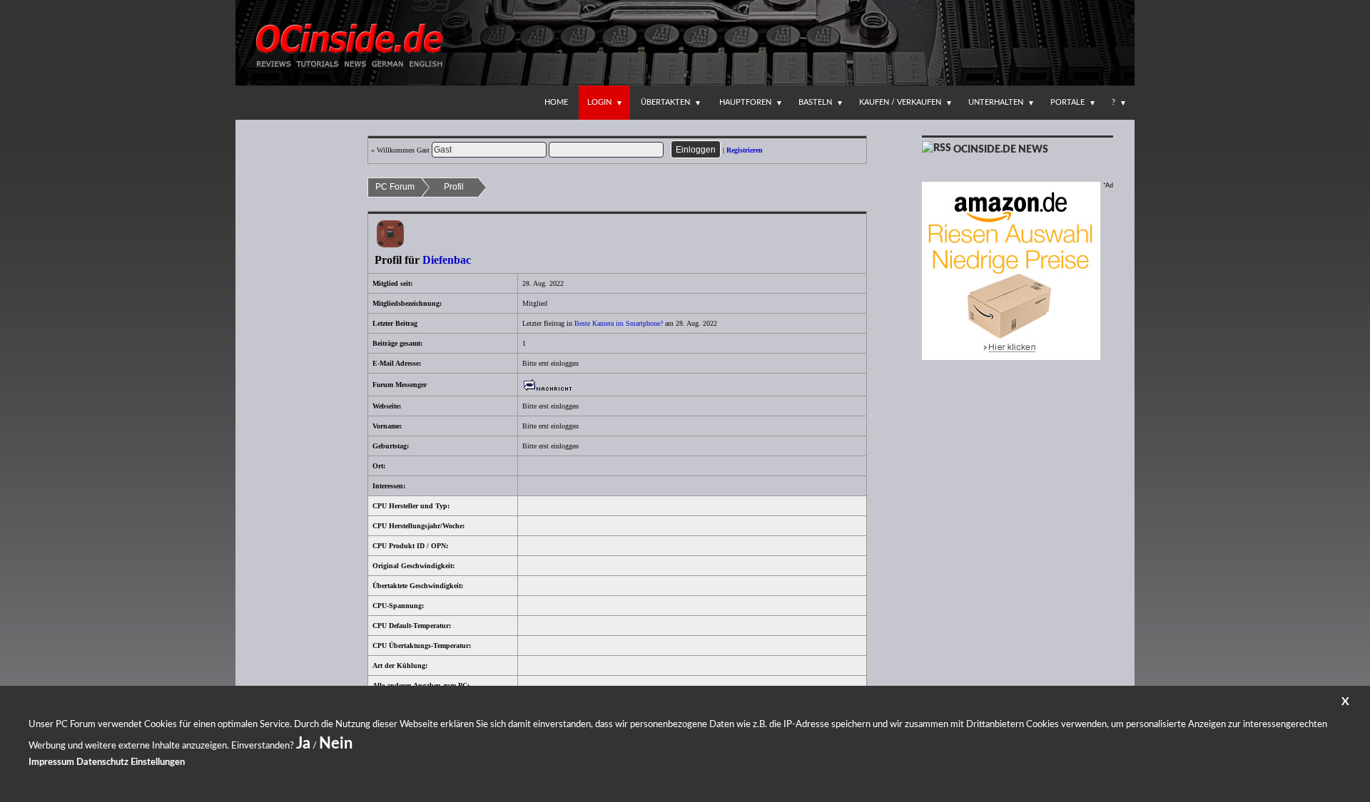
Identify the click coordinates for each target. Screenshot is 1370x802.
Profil (454, 187)
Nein (335, 743)
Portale (1067, 102)
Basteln (815, 102)
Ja (303, 743)
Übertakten (665, 102)
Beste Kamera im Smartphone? (618, 323)
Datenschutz (102, 762)
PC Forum (395, 187)
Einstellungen (158, 762)
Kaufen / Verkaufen (900, 102)
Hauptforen (745, 102)
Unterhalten (995, 102)
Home (556, 102)
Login (599, 102)
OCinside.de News (1000, 150)
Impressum (51, 762)
